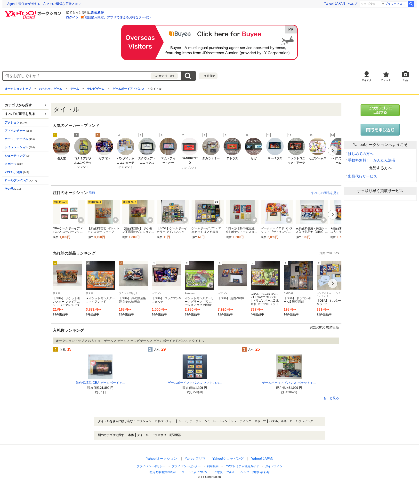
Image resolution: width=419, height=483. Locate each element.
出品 (405, 80)
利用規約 (212, 466)
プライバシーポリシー (151, 466)
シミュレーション (16, 147)
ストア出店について (195, 472)
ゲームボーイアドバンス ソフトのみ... (195, 383)
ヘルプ (352, 4)
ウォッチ (386, 80)
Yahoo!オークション (161, 458)
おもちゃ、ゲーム (50, 88)
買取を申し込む (380, 130)
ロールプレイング (16, 180)
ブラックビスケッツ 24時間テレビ (396, 4)
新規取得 (97, 12)
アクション (12, 122)
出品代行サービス (362, 176)
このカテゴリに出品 (380, 110)
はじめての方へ (360, 154)
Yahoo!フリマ (195, 458)
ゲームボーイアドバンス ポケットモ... (289, 383)
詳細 (92, 192)
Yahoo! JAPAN (334, 3)
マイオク (366, 80)
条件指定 (208, 76)
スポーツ (10, 164)
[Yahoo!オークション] (33, 12)
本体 (131, 435)
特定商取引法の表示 (163, 472)
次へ (333, 150)
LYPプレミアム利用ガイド (242, 466)
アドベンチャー (15, 130)
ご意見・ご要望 (224, 472)
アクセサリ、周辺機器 (166, 435)
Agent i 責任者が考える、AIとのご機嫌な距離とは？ (44, 4)
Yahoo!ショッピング (227, 458)
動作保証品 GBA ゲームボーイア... (100, 383)
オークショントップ (18, 88)
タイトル (143, 435)
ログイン (72, 17)
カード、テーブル (16, 139)
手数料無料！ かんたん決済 (371, 160)
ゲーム (74, 88)
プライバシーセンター (186, 466)
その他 (9, 188)
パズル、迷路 (13, 172)
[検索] (411, 4)
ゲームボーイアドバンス (129, 88)
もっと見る (331, 398)
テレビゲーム (96, 88)
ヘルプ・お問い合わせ (255, 472)
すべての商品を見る (325, 193)
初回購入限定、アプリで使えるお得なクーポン (118, 17)
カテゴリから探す (18, 105)
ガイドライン (273, 466)
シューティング (15, 155)
